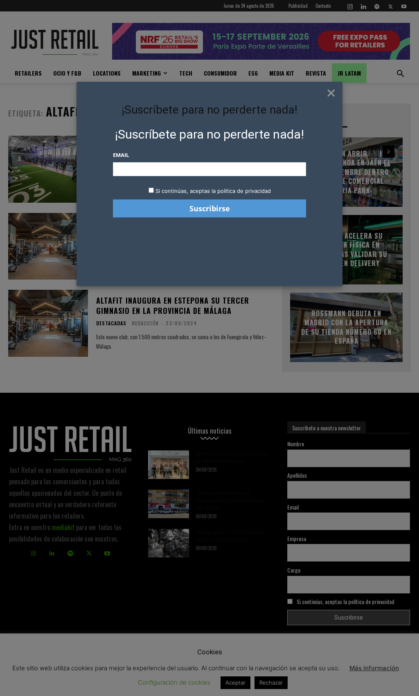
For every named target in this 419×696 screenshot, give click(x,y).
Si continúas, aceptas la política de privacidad (213, 191)
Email (121, 155)
